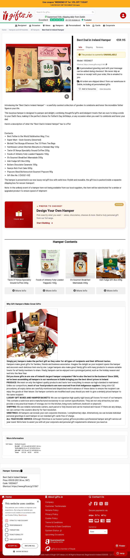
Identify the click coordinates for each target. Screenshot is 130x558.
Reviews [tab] (99, 47)
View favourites (105, 89)
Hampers (59, 25)
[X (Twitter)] (101, 504)
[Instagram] (106, 504)
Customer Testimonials (55, 506)
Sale (88, 25)
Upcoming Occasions (54, 534)
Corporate (110, 25)
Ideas (47, 25)
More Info (20, 290)
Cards (97, 25)
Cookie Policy (51, 518)
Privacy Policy (51, 514)
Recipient (22, 25)
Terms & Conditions (54, 522)
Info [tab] (80, 47)
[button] (123, 15)
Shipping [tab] (89, 47)
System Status (52, 530)
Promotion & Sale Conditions (58, 526)
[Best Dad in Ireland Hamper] (38, 68)
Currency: (92, 527)
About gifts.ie (55, 497)
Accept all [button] (13, 546)
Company (49, 502)
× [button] (38, 502)
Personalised (75, 25)
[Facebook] (95, 504)
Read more (23, 515)
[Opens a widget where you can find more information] (120, 553)
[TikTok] (90, 504)
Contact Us (98, 497)
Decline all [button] (30, 546)
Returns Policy (51, 510)
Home (8, 497)
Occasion (36, 25)
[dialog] (22, 527)
